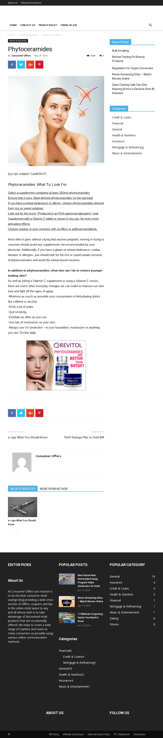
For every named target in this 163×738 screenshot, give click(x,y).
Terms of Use (68, 25)
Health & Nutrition (29, 35)
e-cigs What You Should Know (28, 437)
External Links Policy (99, 734)
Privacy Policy (48, 25)
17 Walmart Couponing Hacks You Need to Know (90, 618)
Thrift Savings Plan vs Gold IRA (84, 437)
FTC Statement (122, 734)
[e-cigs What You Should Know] (22, 507)
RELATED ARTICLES (22, 488)
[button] (150, 25)
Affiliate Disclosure (73, 734)
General (117, 129)
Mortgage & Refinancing (128, 147)
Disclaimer (140, 734)
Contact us (27, 25)
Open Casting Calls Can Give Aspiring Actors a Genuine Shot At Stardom (133, 89)
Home (13, 25)
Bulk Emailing (120, 50)
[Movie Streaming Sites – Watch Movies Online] (67, 601)
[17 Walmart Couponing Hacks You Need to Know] (67, 617)
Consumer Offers (21, 55)
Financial (117, 123)
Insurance (118, 141)
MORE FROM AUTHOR (54, 488)
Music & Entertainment (127, 153)
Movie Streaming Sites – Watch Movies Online (131, 76)
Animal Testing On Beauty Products (128, 59)
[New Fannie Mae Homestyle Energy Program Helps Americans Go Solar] (67, 579)
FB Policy (54, 734)
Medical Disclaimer (31, 2)
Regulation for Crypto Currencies (132, 68)
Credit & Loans (121, 117)
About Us (12, 2)
